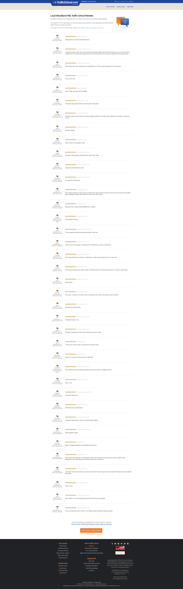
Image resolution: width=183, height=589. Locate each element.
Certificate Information (91, 566)
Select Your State (110, 6)
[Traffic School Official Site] (65, 3)
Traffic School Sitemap (91, 568)
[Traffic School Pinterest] (124, 544)
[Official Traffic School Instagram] (118, 544)
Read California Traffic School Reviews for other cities (90, 28)
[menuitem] (110, 6)
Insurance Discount (63, 550)
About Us (91, 546)
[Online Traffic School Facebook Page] (115, 544)
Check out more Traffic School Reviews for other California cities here (91, 524)
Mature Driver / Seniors (63, 553)
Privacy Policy (97, 582)
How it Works (62, 573)
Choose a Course (121, 6)
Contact (118, 1)
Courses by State (62, 570)
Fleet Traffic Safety (63, 555)
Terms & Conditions (87, 582)
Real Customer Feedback (91, 548)
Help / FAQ (91, 561)
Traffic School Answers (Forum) (91, 563)
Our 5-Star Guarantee (91, 550)
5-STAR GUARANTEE (91, 1)
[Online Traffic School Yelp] (112, 544)
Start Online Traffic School (91, 530)
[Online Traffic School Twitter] (121, 544)
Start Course (63, 568)
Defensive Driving (63, 548)
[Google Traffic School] (127, 544)
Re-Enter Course (63, 566)
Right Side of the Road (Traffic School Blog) (91, 553)
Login (131, 1)
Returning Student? (91, 534)
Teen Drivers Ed (63, 558)
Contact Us (91, 570)
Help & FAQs (130, 6)
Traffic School (62, 546)
